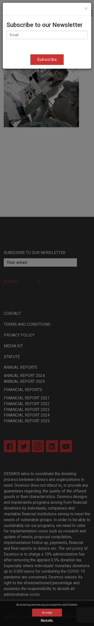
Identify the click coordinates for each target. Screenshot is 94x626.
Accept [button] (47, 612)
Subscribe (47, 59)
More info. (47, 620)
